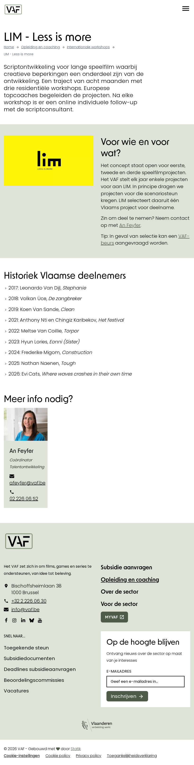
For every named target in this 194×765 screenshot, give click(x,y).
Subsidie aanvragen (126, 567)
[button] (185, 9)
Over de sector (119, 591)
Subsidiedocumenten (29, 658)
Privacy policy (88, 755)
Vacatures (16, 690)
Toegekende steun (26, 647)
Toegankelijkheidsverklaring (132, 755)
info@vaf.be (25, 609)
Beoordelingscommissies (34, 680)
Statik (76, 749)
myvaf (111, 617)
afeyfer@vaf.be (27, 483)
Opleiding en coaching (130, 579)
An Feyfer (130, 225)
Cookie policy (57, 755)
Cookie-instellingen (22, 755)
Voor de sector (119, 603)
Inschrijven (123, 696)
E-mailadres (118, 671)
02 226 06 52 (23, 498)
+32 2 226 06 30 (28, 601)
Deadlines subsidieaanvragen (40, 669)
